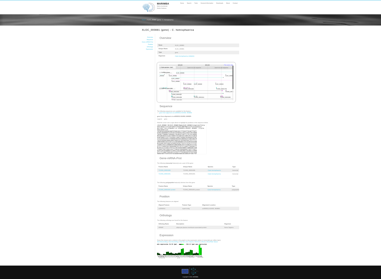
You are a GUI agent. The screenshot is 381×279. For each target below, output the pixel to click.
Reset (203, 242)
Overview (150, 37)
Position (150, 44)
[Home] (148, 12)
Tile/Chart (197, 242)
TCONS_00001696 (165, 170)
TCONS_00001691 (165, 174)
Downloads (219, 3)
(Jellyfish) (184, 56)
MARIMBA (163, 3)
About (228, 3)
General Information (207, 3)
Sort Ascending (173, 242)
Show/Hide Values (212, 242)
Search (189, 3)
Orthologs (150, 47)
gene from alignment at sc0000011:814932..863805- (175, 113)
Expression (149, 49)
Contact (235, 3)
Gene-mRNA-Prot (147, 42)
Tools (196, 3)
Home (182, 3)
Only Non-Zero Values (186, 242)
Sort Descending (162, 242)
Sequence (150, 39)
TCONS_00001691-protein (167, 189)
